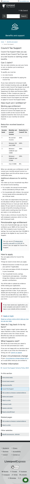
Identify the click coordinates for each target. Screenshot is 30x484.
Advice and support (7, 396)
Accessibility (17, 451)
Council (5, 455)
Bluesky (6, 471)
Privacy (15, 448)
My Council (24, 10)
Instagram (6, 475)
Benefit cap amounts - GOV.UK (11, 434)
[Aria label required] (15, 27)
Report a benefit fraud (8, 412)
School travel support (8, 381)
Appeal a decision (7, 408)
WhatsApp (13, 478)
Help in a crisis (6, 400)
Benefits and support (12, 42)
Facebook (24, 471)
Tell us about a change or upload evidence (14, 393)
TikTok (15, 475)
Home (2, 42)
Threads (14, 471)
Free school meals (7, 377)
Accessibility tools (24, 1)
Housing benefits (7, 385)
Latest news (6, 1)
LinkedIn (24, 475)
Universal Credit (6, 404)
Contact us (16, 455)
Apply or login (8, 316)
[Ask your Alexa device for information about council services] (15, 467)
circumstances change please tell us (17, 358)
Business (5, 451)
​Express (15, 461)
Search (23, 16)
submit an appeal (16, 352)
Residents (6, 448)
